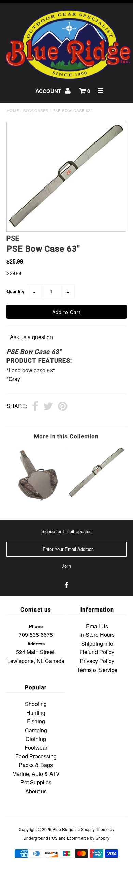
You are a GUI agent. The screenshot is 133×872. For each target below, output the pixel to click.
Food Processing (36, 756)
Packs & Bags (36, 765)
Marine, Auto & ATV (36, 774)
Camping (36, 730)
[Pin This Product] (62, 406)
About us (36, 791)
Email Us (97, 626)
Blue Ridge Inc (66, 829)
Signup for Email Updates (66, 531)
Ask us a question (31, 337)
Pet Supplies (35, 782)
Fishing (36, 721)
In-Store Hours (97, 634)
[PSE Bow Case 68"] (96, 497)
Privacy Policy (97, 661)
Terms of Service (97, 670)
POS (53, 838)
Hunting (35, 713)
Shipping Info (97, 643)
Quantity (15, 291)
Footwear (36, 747)
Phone (36, 626)
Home (12, 110)
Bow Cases (35, 110)
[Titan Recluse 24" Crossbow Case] (36, 502)
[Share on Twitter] (48, 406)
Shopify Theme (95, 829)
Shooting (36, 704)
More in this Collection (66, 436)
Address (36, 643)
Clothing (36, 739)
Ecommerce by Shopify (88, 838)
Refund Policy (97, 652)
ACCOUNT (48, 91)
